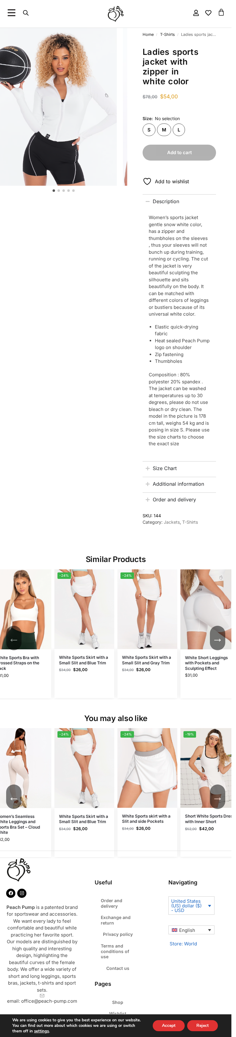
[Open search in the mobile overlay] (26, 13)
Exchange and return (116, 920)
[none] (191, 929)
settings (41, 1031)
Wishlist (117, 1013)
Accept (168, 1025)
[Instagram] (21, 893)
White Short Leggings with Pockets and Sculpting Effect (206, 663)
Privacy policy (118, 934)
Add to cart (179, 152)
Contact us (117, 968)
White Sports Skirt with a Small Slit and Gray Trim (146, 660)
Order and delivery (111, 903)
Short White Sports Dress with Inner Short (210, 819)
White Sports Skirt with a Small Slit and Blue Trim (83, 660)
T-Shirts (190, 522)
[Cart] (221, 12)
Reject (202, 1025)
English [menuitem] (187, 930)
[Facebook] (10, 893)
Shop (117, 1002)
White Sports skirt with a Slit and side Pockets (146, 819)
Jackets (172, 522)
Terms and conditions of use (115, 951)
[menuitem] (191, 929)
